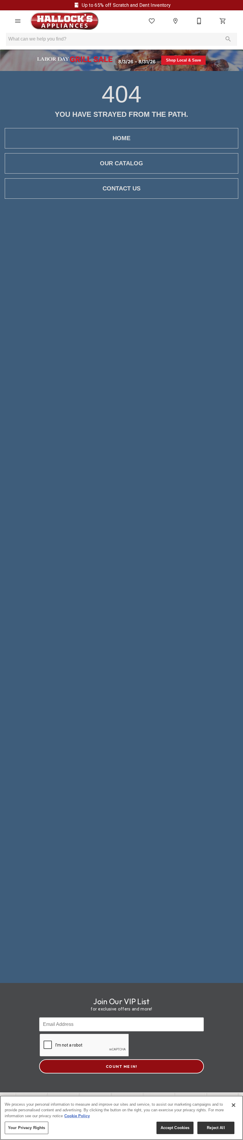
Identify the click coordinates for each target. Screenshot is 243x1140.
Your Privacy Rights (26, 1128)
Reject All (216, 1128)
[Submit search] (228, 39)
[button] (18, 21)
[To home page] (64, 21)
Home (121, 138)
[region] (121, 1118)
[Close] (233, 1105)
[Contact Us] (199, 21)
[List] (152, 21)
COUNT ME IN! (121, 1066)
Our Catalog (121, 163)
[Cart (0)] (223, 21)
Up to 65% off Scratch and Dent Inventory (126, 5)
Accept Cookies (175, 1128)
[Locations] (175, 21)
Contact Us (121, 188)
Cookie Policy (77, 1116)
